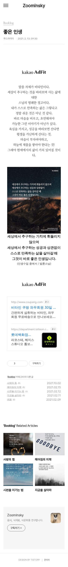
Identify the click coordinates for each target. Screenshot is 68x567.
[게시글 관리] (23, 363)
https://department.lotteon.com (29, 329)
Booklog (11, 376)
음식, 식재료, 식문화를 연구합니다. (25, 520)
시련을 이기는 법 (15, 391)
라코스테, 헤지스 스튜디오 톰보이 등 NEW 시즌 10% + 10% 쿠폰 (22, 342)
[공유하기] (18, 363)
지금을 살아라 (14, 395)
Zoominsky (34, 5)
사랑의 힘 (12, 383)
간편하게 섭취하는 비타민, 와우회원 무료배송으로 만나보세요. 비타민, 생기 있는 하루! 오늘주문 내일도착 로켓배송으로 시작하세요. (33, 315)
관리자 (47, 560)
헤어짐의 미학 (14, 387)
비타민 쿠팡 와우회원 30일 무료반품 (33, 307)
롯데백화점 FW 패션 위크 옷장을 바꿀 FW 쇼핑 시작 (21, 335)
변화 (9, 399)
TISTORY (35, 560)
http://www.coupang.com (27, 302)
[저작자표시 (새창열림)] (45, 363)
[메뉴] (6, 5)
